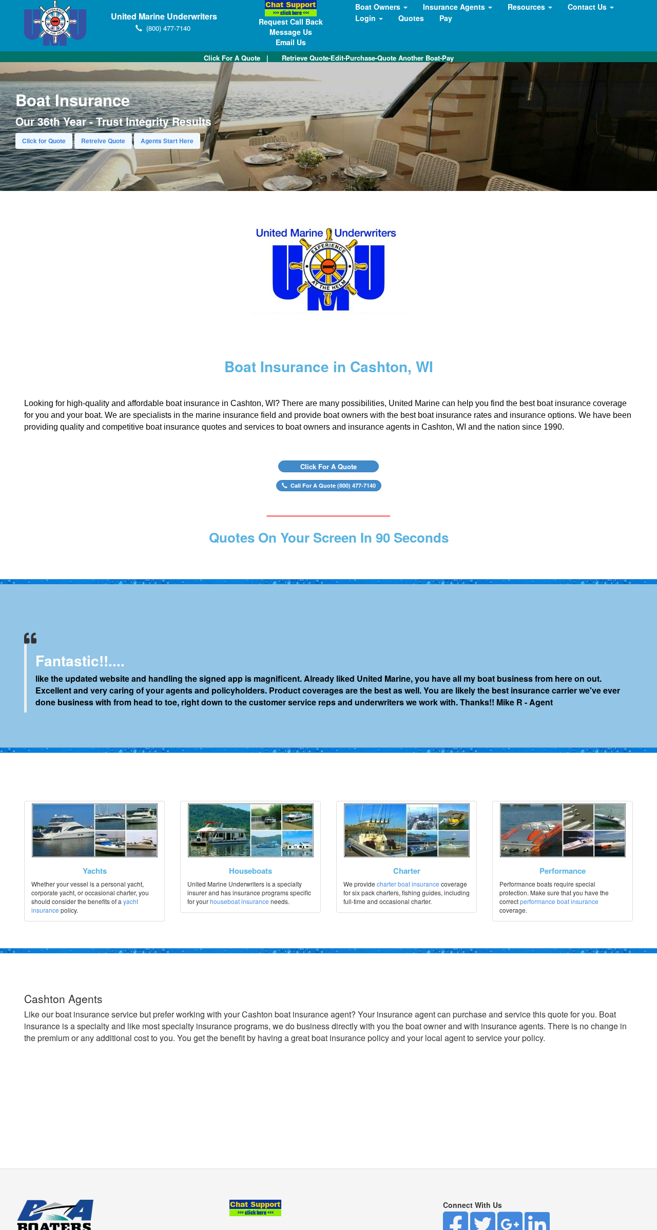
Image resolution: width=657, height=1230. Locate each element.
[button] (328, 466)
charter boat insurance (408, 883)
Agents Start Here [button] (167, 140)
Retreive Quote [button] (103, 140)
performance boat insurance (559, 901)
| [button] (236, 57)
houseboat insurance (239, 901)
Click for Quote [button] (44, 140)
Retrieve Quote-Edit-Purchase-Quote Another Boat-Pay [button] (368, 57)
